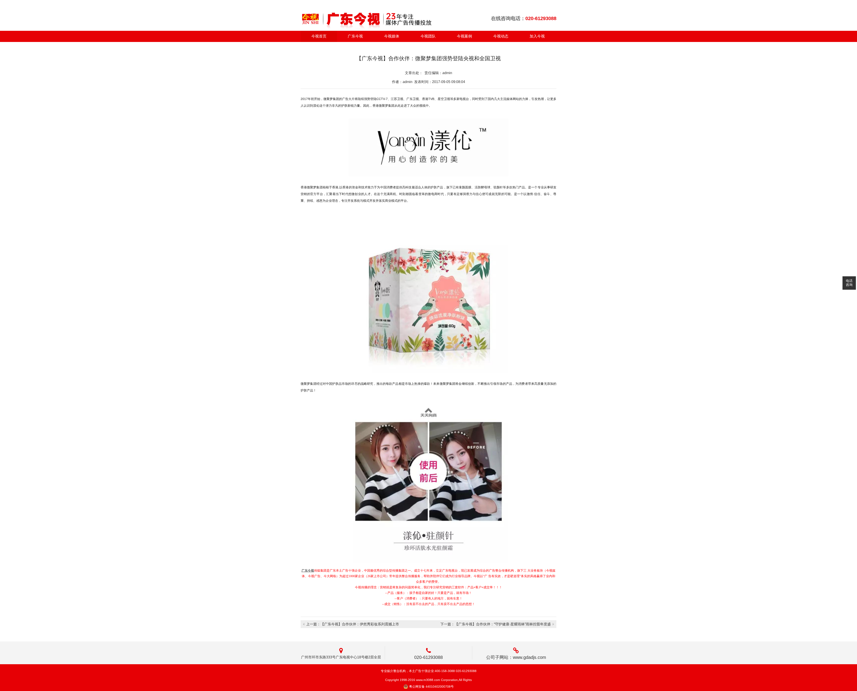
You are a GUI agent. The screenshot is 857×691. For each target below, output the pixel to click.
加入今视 (537, 36)
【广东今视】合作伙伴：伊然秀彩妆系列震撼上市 (359, 624)
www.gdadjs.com (529, 657)
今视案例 (464, 36)
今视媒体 (391, 36)
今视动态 (500, 36)
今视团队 (428, 36)
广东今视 (355, 36)
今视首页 (319, 36)
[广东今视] (366, 16)
